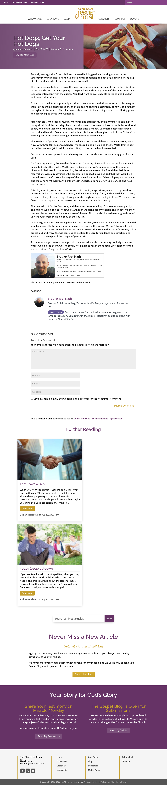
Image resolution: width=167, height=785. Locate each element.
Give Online (93, 757)
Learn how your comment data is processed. (98, 418)
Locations (52, 19)
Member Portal (37, 2)
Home (59, 757)
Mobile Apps (94, 770)
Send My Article (118, 730)
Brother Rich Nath (24, 49)
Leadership (62, 770)
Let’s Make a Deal (32, 484)
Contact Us (62, 761)
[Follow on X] (28, 771)
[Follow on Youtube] (33, 771)
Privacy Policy (128, 757)
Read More (27, 508)
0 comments (68, 49)
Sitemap (126, 761)
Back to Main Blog (25, 55)
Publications (94, 765)
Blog (6, 2)
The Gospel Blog (30, 514)
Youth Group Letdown (36, 568)
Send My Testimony (49, 736)
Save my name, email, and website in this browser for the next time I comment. (78, 398)
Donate (134, 19)
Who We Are (34, 19)
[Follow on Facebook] (22, 771)
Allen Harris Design (119, 782)
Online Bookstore (19, 2)
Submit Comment (124, 405)
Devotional (55, 49)
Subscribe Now (83, 674)
